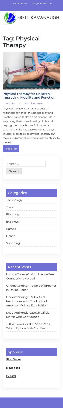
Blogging (12, 214)
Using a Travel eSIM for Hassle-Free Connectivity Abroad (30, 276)
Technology (14, 200)
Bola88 (11, 376)
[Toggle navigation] (6, 27)
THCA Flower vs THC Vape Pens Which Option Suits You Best (28, 326)
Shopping (13, 243)
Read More (11, 148)
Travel (10, 207)
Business (12, 221)
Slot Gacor (13, 359)
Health (11, 236)
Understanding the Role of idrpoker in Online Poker (31, 288)
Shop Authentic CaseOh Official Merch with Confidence (28, 315)
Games (11, 228)
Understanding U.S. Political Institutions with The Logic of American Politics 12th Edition (27, 301)
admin (10, 103)
